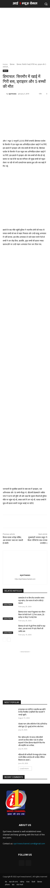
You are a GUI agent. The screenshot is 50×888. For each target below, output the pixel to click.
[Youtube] (28, 863)
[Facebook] (14, 101)
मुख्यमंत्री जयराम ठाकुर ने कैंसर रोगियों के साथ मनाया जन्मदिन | (37, 540)
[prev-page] (4, 639)
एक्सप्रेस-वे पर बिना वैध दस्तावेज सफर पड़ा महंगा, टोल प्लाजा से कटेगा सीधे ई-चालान (31, 600)
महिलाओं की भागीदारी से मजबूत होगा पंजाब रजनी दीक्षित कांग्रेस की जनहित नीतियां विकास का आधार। (32, 757)
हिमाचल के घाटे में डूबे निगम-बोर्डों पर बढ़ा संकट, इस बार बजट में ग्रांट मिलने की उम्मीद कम (31, 628)
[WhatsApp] (20, 101)
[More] (27, 101)
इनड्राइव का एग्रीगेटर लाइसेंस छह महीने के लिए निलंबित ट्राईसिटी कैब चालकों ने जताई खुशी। (32, 712)
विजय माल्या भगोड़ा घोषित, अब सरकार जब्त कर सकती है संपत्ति (13, 540)
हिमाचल (12, 64)
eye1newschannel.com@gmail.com (29, 843)
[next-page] (9, 639)
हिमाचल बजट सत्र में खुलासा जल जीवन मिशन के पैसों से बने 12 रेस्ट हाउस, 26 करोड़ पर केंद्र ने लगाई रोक (31, 614)
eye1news (12, 94)
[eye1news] (4, 93)
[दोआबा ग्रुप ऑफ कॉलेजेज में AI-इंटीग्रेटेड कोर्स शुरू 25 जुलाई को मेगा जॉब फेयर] (9, 727)
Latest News (8, 604)
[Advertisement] (25, 34)
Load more (24, 768)
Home (5, 64)
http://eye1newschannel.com (25, 579)
